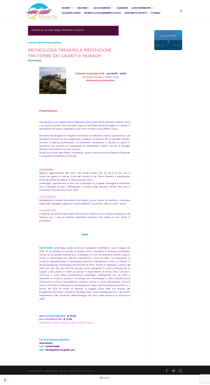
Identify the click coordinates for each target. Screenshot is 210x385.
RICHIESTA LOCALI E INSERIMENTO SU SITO (102, 13)
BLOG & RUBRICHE (102, 8)
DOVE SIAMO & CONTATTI (136, 13)
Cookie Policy (51, 371)
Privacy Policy (35, 371)
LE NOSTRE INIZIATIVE (141, 8)
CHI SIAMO (65, 8)
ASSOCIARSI (82, 8)
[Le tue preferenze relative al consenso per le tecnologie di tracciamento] (5, 380)
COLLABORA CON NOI (70, 13)
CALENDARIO (122, 8)
